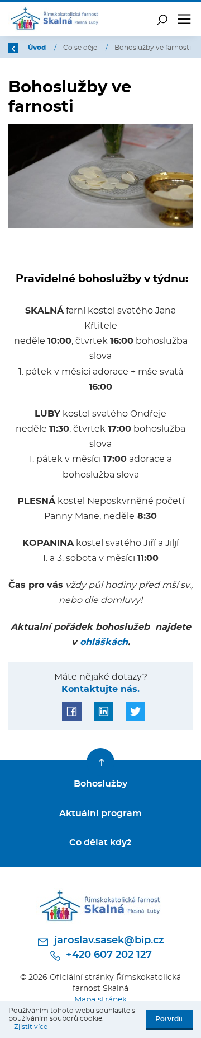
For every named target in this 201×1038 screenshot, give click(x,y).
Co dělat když (100, 842)
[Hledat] (162, 19)
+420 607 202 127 (107, 955)
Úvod (37, 47)
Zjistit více (30, 1026)
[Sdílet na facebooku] (72, 711)
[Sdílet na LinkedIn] (103, 711)
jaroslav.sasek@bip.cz (107, 941)
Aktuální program (100, 813)
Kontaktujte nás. (100, 689)
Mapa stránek (100, 999)
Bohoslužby (100, 783)
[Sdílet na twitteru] (135, 711)
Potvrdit (169, 1019)
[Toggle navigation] (184, 19)
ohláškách (104, 642)
